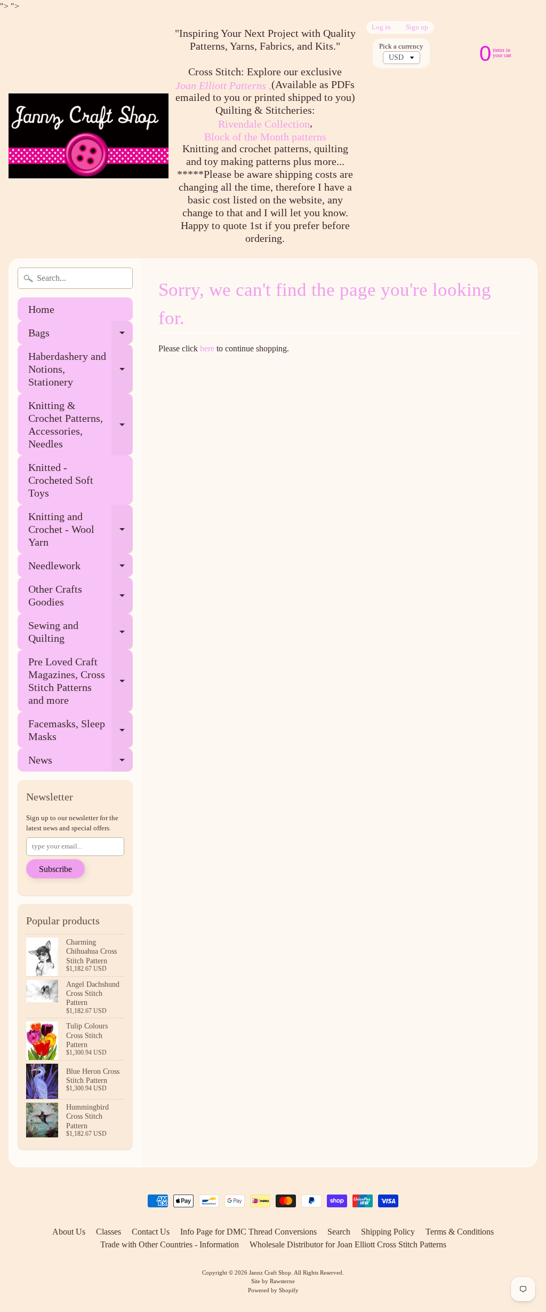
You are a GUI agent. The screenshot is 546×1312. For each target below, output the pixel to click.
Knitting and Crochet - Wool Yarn (80, 529)
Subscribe (55, 869)
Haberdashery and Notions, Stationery (80, 369)
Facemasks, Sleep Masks (80, 730)
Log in (381, 27)
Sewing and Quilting (80, 632)
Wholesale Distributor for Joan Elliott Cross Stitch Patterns (348, 1244)
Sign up (417, 27)
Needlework (80, 568)
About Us (68, 1231)
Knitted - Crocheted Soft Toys (60, 480)
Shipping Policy (388, 1231)
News (80, 763)
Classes (108, 1231)
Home (41, 309)
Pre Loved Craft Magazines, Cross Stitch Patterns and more (80, 681)
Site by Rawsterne (273, 1281)
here (207, 348)
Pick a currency (401, 46)
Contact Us (151, 1231)
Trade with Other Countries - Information (169, 1244)
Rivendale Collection (264, 124)
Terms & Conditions (459, 1231)
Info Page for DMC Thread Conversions (248, 1231)
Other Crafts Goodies (80, 596)
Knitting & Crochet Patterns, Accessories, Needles (80, 424)
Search (338, 1231)
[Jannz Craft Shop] (88, 135)
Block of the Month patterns (265, 136)
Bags (80, 335)
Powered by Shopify (273, 1290)
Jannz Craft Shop (270, 1272)
